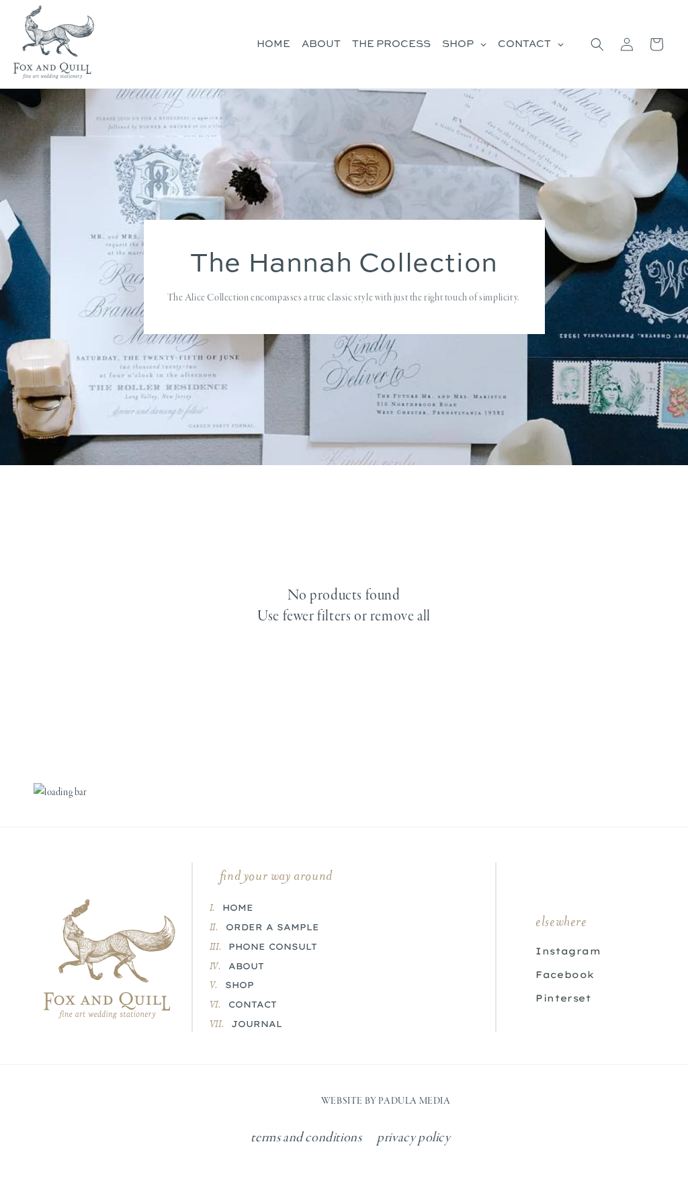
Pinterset (563, 998)
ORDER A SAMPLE (272, 927)
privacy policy (413, 1138)
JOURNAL (256, 1023)
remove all (400, 617)
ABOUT (246, 966)
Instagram (568, 951)
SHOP (239, 984)
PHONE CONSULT (272, 946)
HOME (237, 907)
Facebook (565, 975)
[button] (597, 44)
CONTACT (252, 1004)
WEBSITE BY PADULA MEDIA (386, 1101)
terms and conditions (306, 1138)
